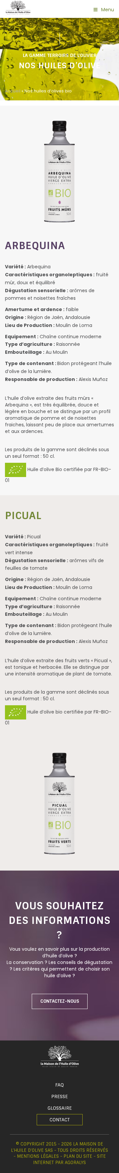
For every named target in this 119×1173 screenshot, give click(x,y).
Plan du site (77, 1156)
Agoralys (75, 1162)
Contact (60, 1120)
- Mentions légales (36, 1156)
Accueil (12, 91)
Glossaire (60, 1108)
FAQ (59, 1085)
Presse (59, 1096)
